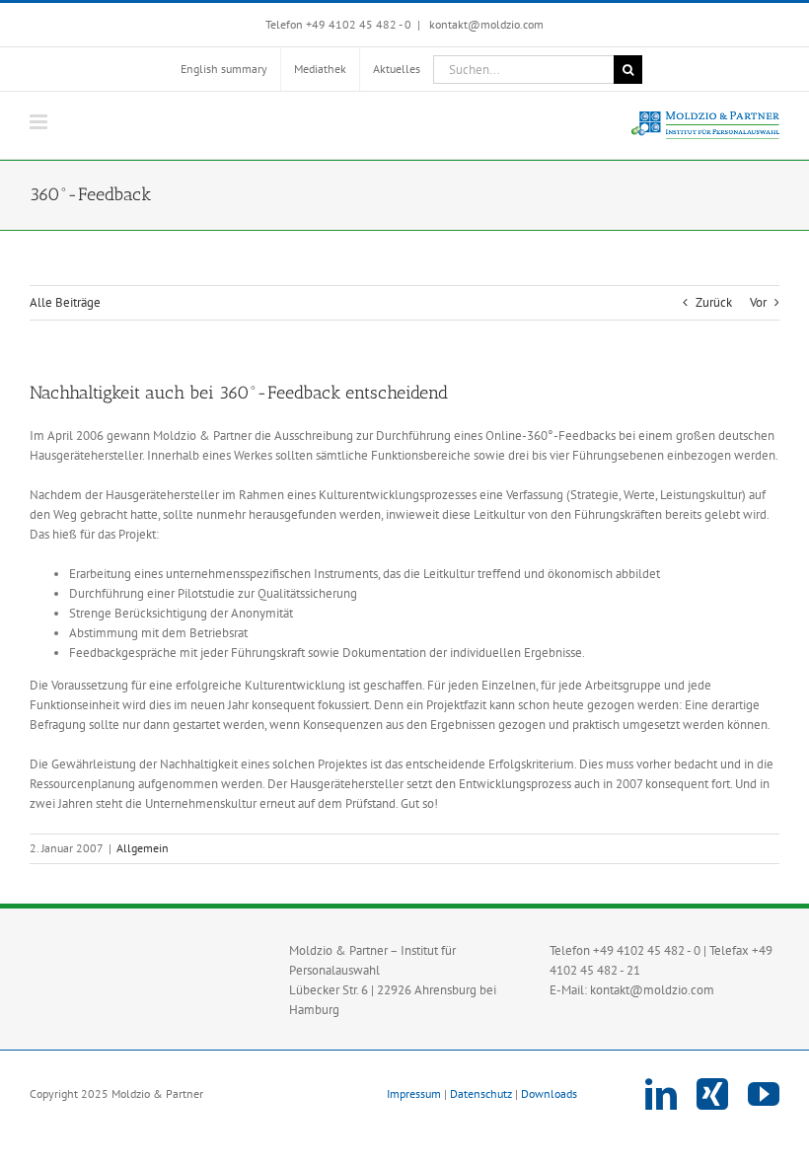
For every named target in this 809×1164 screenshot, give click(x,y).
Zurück (714, 302)
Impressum (414, 1093)
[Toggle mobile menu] (40, 121)
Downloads (549, 1093)
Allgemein (142, 847)
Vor (758, 302)
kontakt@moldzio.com (485, 24)
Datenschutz (481, 1093)
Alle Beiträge (65, 302)
